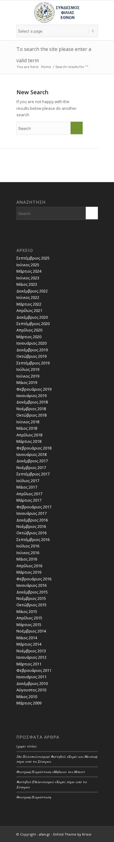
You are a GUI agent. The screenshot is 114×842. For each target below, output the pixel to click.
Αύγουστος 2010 (31, 690)
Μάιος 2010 (26, 696)
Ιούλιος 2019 (27, 369)
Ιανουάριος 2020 (31, 343)
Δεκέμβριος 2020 (32, 317)
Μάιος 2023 (26, 284)
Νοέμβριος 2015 (31, 598)
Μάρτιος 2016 (28, 572)
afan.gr (44, 834)
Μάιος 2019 (26, 382)
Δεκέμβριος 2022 (32, 291)
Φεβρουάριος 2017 (33, 507)
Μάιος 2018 (26, 428)
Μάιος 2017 (26, 487)
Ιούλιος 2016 (27, 546)
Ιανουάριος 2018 (31, 454)
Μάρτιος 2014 (28, 644)
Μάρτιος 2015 (28, 624)
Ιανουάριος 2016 (31, 585)
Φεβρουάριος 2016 (33, 579)
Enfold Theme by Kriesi (72, 834)
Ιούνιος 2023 (27, 278)
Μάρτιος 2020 (28, 336)
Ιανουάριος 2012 (31, 657)
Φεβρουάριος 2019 (33, 389)
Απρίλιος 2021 (29, 310)
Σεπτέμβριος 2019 (33, 363)
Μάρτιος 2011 (28, 664)
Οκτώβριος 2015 (31, 604)
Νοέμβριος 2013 (31, 651)
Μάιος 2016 (26, 559)
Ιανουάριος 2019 (31, 395)
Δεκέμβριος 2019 (32, 350)
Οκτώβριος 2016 (31, 533)
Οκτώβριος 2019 (31, 356)
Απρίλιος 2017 (29, 493)
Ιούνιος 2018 (27, 422)
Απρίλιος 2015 (29, 618)
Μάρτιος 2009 (28, 703)
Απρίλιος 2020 (29, 330)
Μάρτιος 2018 (28, 441)
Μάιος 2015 (26, 611)
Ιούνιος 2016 (27, 552)
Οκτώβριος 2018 (31, 415)
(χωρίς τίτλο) (26, 746)
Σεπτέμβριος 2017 (33, 474)
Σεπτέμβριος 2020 (33, 323)
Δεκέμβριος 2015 (32, 592)
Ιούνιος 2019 (27, 376)
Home (46, 66)
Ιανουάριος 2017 (31, 513)
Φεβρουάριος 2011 (33, 670)
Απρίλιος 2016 (29, 565)
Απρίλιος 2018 (29, 435)
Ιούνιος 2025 (27, 264)
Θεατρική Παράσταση (33, 797)
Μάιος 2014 (26, 637)
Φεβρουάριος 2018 (33, 448)
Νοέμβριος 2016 (31, 526)
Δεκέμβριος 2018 (32, 402)
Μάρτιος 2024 (28, 271)
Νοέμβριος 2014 (31, 631)
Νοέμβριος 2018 (31, 408)
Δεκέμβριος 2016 (32, 520)
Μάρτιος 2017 (28, 500)
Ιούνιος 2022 (27, 297)
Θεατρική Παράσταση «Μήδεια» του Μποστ (50, 771)
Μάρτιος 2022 (28, 304)
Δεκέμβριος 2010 (32, 683)
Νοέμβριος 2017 (31, 467)
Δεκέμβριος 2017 (32, 461)
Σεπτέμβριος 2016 (33, 539)
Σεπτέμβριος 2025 (33, 258)
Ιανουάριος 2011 (31, 676)
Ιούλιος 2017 (27, 480)
